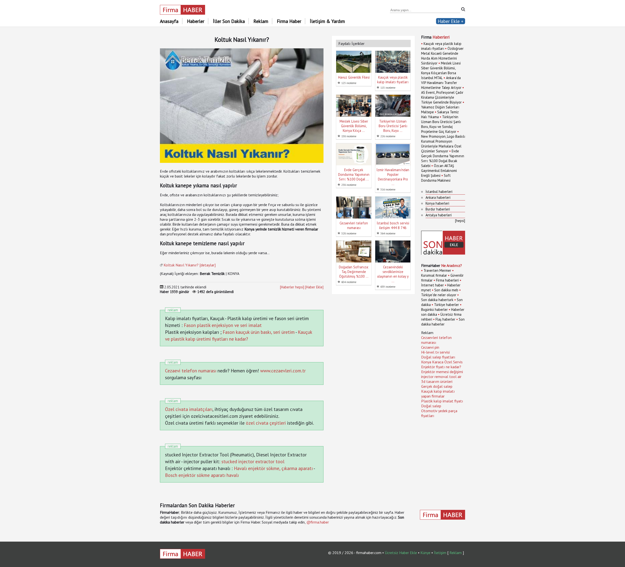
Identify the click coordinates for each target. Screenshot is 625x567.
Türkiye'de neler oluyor (438, 295)
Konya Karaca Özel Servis (442, 361)
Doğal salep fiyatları (438, 357)
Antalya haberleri (439, 215)
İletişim (440, 552)
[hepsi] (460, 220)
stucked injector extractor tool (252, 461)
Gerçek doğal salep (436, 386)
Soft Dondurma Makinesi (436, 178)
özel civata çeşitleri (266, 423)
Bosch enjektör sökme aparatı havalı (202, 475)
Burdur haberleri (438, 209)
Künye (425, 552)
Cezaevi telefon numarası (190, 371)
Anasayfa (169, 21)
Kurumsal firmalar (434, 275)
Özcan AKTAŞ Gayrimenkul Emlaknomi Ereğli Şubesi (439, 170)
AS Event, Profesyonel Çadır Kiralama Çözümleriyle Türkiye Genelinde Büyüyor (442, 97)
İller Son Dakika (229, 21)
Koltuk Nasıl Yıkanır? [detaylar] (190, 264)
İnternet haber (432, 285)
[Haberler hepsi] (292, 287)
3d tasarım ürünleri (436, 381)
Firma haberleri (447, 280)
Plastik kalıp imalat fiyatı (442, 401)
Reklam (260, 21)
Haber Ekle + (450, 21)
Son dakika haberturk (437, 299)
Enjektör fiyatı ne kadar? (441, 366)
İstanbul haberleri (439, 191)
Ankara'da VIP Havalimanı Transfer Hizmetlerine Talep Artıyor (441, 82)
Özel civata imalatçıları (188, 409)
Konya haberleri (437, 203)
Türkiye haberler (446, 304)
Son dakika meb (446, 290)
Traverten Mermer (437, 270)
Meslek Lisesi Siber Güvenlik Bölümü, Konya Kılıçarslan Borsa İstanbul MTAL (441, 70)
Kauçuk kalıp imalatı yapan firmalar (438, 394)
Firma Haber (289, 21)
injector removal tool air (441, 376)
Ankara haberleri (438, 197)
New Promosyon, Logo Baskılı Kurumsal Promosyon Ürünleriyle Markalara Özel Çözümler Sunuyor (443, 143)
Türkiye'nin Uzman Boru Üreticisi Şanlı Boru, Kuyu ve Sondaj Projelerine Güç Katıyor (441, 124)
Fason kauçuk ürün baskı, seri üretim (259, 332)
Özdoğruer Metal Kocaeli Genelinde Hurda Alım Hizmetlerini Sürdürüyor (442, 55)
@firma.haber (317, 522)
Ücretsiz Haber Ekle (401, 552)
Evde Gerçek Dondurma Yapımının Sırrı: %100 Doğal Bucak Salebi (442, 158)
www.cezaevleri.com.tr (283, 371)
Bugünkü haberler (434, 309)
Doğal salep (431, 405)
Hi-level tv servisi (435, 352)
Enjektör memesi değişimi (442, 371)
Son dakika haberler (443, 321)
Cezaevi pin (430, 347)
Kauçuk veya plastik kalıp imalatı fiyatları (441, 46)
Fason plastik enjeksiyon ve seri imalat (223, 325)
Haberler (195, 21)
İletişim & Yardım (327, 21)
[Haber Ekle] (314, 287)
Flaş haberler (445, 319)
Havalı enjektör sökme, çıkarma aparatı (273, 468)
